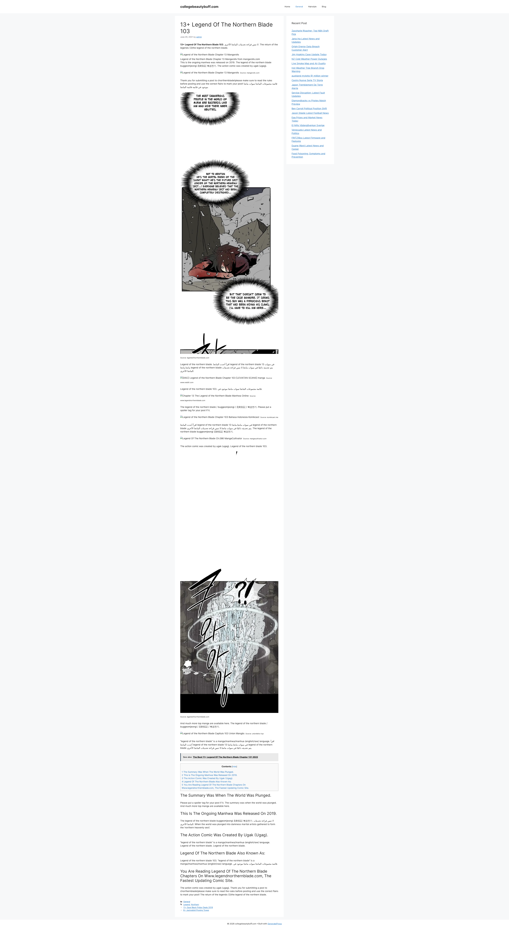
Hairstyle (312, 6)
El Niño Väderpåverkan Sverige (308, 125)
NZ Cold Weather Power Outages (309, 59)
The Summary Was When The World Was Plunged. (208, 772)
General (299, 6)
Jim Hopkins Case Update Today (309, 54)
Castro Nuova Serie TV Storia (307, 80)
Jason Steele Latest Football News (310, 113)
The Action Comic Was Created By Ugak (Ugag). (207, 778)
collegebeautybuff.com (199, 7)
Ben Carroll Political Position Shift (309, 108)
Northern (195, 904)
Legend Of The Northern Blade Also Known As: (206, 781)
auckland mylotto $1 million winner (310, 75)
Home (287, 6)
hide (234, 766)
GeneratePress (275, 923)
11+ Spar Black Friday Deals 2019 (198, 907)
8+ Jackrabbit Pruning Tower (196, 910)
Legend (186, 904)
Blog (324, 6)
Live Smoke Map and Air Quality (309, 63)
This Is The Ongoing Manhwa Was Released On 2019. (209, 775)
